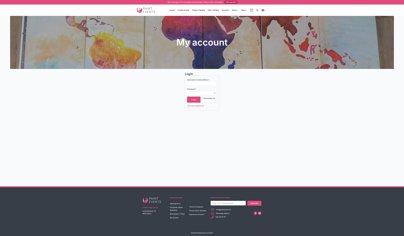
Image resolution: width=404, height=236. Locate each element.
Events (172, 10)
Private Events (183, 10)
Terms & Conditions (196, 207)
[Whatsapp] (221, 213)
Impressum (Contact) (196, 214)
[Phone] (221, 217)
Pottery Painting (198, 10)
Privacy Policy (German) (197, 211)
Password (192, 89)
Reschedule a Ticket (177, 214)
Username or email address (199, 80)
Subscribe (254, 203)
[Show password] (215, 93)
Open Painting (213, 10)
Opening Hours (175, 203)
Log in (193, 100)
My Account (174, 218)
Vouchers (225, 10)
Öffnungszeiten (231, 2)
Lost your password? (195, 106)
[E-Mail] (221, 210)
